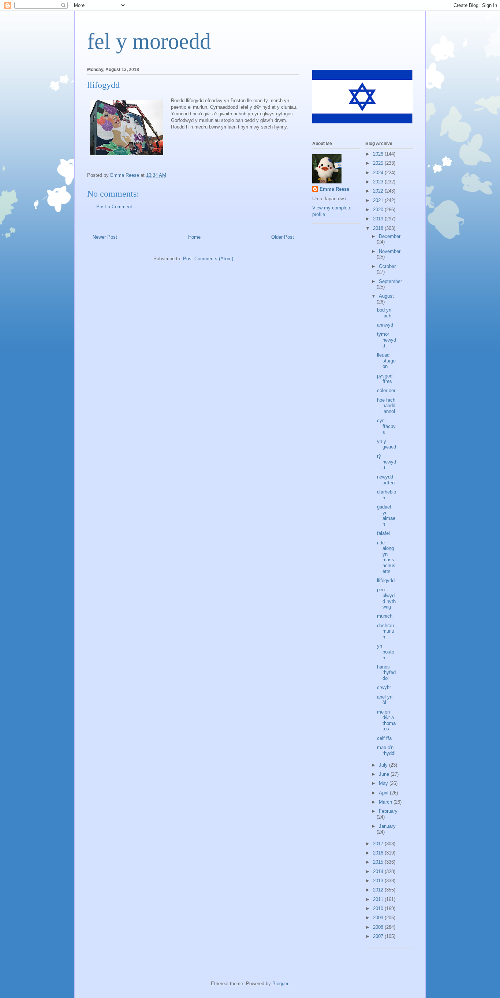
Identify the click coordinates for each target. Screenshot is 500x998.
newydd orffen (386, 479)
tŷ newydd (386, 462)
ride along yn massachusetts (386, 557)
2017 (379, 843)
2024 (379, 172)
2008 (379, 927)
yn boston (385, 651)
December (389, 236)
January (387, 826)
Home (194, 237)
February (388, 811)
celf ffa (384, 738)
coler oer (386, 390)
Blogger (280, 983)
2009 (379, 917)
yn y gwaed (386, 444)
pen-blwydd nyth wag (386, 598)
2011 (379, 899)
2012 (379, 890)
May (384, 783)
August (386, 296)
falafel (383, 533)
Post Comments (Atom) (208, 258)
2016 (379, 853)
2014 (379, 871)
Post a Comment (114, 206)
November (389, 251)
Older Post (282, 237)
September (390, 281)
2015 (379, 862)
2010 (379, 908)
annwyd (385, 325)
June (385, 774)
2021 (379, 200)
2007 (379, 936)
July (384, 765)
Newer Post (105, 237)
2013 (379, 880)
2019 (379, 218)
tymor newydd (386, 339)
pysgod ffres (384, 378)
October (387, 266)
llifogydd (386, 580)
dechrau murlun (385, 631)
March (386, 802)
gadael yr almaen (386, 515)
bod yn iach (384, 313)
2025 (379, 163)
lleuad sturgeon (386, 360)
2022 (379, 191)
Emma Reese (334, 189)
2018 (379, 228)
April (384, 793)
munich (384, 616)
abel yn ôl (384, 699)
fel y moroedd (149, 41)
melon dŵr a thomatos (386, 720)
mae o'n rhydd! (386, 750)
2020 (379, 209)
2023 (379, 182)
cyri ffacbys (386, 426)
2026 (379, 154)
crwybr (384, 687)
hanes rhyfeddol (386, 672)
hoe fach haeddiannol (386, 405)
